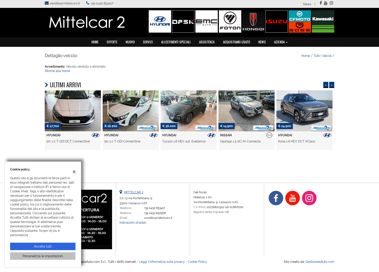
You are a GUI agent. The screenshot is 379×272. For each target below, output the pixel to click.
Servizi (148, 42)
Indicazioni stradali (133, 222)
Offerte (112, 42)
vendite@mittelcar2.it (65, 3)
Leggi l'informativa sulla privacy (162, 261)
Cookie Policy (197, 261)
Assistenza (207, 42)
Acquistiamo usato (236, 42)
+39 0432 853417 (101, 3)
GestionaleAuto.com (320, 261)
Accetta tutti (43, 246)
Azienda (280, 42)
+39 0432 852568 (155, 213)
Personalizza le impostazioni (43, 256)
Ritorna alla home (57, 71)
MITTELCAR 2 (133, 192)
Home (95, 42)
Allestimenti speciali (176, 42)
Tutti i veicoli (322, 56)
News (307, 4)
